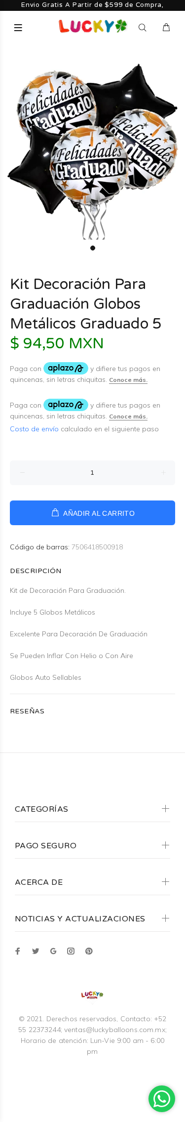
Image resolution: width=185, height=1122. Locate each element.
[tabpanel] (92, 147)
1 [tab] (92, 248)
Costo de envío (35, 428)
